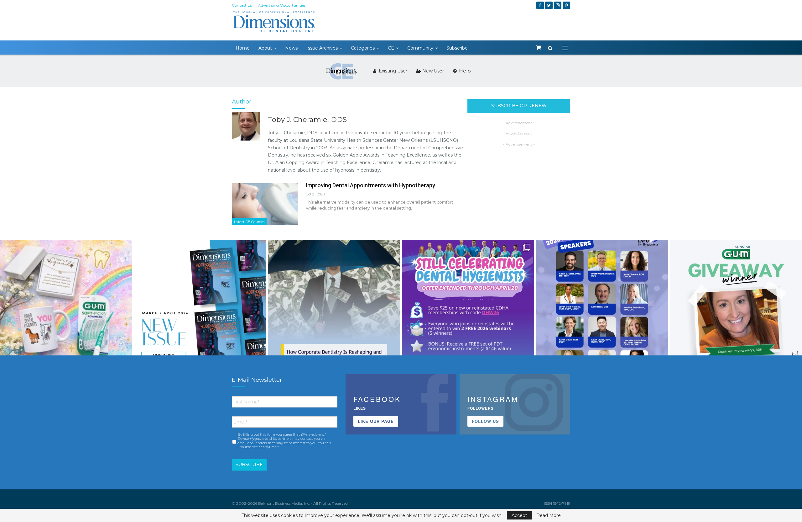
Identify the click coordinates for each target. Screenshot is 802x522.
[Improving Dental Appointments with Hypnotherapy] (265, 204)
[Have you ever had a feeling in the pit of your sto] (200, 306)
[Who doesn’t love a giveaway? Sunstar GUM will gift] (66, 306)
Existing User (392, 71)
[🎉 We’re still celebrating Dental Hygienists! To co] (468, 306)
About (265, 48)
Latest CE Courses (249, 222)
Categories (363, 48)
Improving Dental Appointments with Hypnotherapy (370, 185)
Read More (548, 515)
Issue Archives (322, 48)
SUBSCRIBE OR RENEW (519, 106)
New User (432, 71)
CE (391, 48)
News (291, 48)
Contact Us (242, 5)
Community (420, 48)
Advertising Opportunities (281, 5)
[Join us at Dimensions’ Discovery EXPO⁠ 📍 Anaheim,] (602, 306)
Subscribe (457, 48)
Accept (519, 515)
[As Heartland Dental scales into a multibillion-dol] (334, 306)
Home (243, 48)
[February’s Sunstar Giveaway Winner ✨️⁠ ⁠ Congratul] (736, 306)
